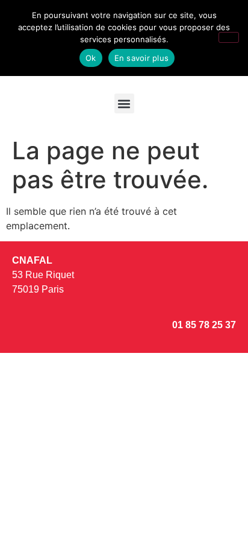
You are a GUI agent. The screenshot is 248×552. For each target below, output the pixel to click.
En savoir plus (141, 58)
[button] (124, 103)
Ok (90, 58)
